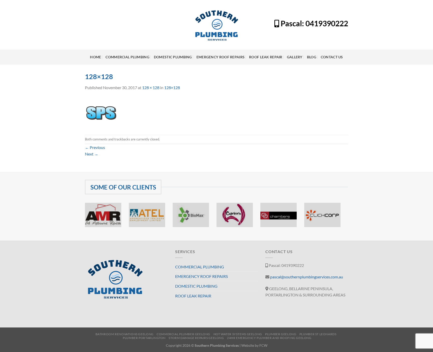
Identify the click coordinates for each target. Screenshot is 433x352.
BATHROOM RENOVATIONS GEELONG (124, 334)
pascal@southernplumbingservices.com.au (306, 276)
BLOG (311, 57)
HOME (95, 57)
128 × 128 (150, 87)
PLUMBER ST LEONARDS (318, 334)
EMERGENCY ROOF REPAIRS (220, 57)
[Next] (341, 218)
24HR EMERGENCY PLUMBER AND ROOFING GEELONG (269, 338)
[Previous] (84, 218)
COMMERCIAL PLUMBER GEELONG (183, 334)
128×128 (172, 87)
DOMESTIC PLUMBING (173, 57)
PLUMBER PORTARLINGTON (144, 338)
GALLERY (294, 57)
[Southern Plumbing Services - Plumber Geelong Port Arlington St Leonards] (216, 25)
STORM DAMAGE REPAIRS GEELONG (196, 338)
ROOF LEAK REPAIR (265, 57)
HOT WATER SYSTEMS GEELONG (237, 334)
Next (91, 153)
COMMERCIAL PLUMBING (127, 57)
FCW (263, 345)
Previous (95, 147)
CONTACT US (332, 57)
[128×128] (101, 112)
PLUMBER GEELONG (280, 334)
